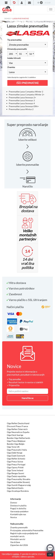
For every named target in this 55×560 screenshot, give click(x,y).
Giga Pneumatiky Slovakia (18, 479)
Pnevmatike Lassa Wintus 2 (21, 109)
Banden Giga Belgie (15, 444)
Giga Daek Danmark (16, 455)
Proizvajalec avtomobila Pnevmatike (26, 530)
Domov (13, 502)
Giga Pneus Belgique (16, 441)
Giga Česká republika (16, 476)
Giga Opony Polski (15, 467)
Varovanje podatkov (19, 511)
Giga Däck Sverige (15, 435)
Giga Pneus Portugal (16, 464)
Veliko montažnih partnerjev (27, 234)
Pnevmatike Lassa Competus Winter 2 (26, 91)
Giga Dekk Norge (14, 452)
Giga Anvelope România (18, 491)
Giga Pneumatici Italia (17, 450)
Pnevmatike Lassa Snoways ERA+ (24, 106)
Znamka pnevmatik (19, 527)
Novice (13, 517)
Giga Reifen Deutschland (18, 423)
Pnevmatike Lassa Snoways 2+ (22, 97)
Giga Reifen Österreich (17, 429)
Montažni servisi (17, 539)
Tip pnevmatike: (14, 40)
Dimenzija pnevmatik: (17, 49)
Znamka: (11, 67)
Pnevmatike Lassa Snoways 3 (22, 100)
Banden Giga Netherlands (18, 438)
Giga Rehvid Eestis (15, 488)
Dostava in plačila (18, 505)
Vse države (15, 542)
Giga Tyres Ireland (15, 470)
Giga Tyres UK (13, 447)
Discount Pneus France (17, 426)
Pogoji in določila (18, 508)
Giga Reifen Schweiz (16, 458)
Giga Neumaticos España (18, 432)
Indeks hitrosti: (14, 58)
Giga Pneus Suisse (15, 461)
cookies (16, 554)
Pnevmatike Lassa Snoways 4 (22, 103)
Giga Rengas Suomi (15, 473)
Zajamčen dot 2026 (19, 545)
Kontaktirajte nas (18, 514)
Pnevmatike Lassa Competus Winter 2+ (26, 94)
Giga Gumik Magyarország (19, 485)
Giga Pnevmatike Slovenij (18, 482)
